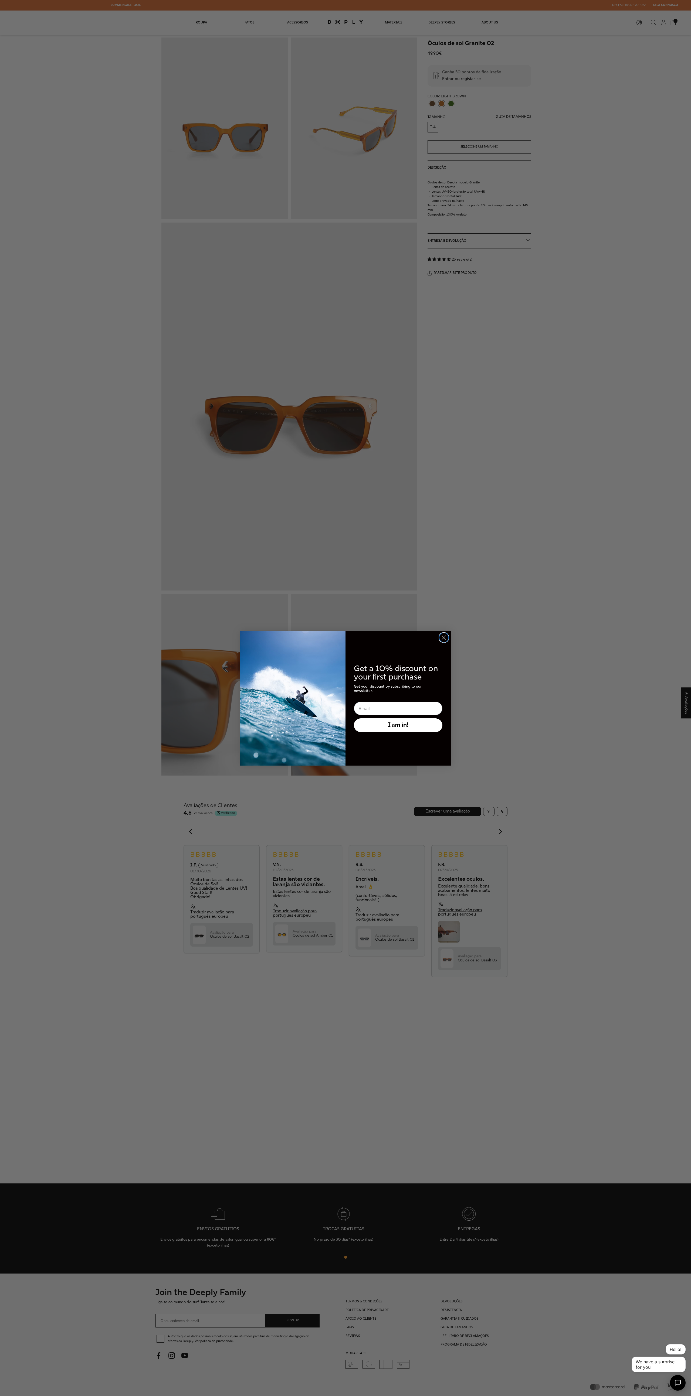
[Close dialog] (444, 637)
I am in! (398, 725)
